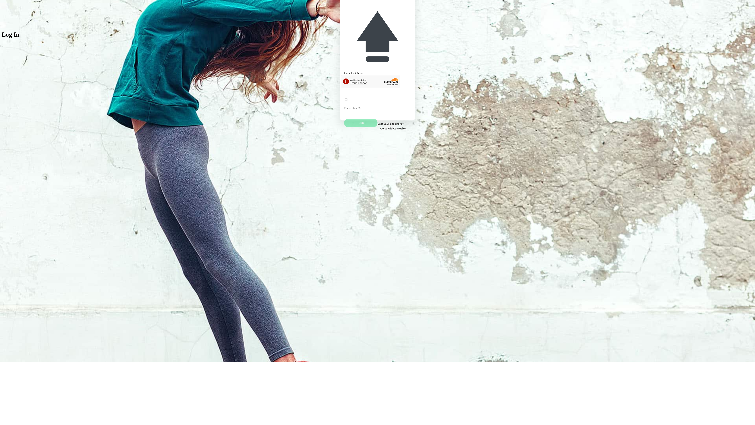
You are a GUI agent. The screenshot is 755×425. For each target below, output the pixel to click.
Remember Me (353, 108)
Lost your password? (390, 124)
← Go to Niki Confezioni (392, 128)
